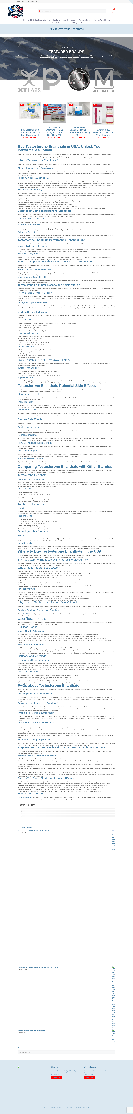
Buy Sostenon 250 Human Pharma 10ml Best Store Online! (30, 132)
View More (56, 1077)
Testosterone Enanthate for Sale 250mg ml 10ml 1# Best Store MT (54, 131)
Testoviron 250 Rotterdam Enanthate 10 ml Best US (103, 132)
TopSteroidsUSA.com (26, 614)
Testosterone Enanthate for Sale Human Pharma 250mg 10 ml (79, 131)
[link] (29, 80)
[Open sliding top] (131, 2)
